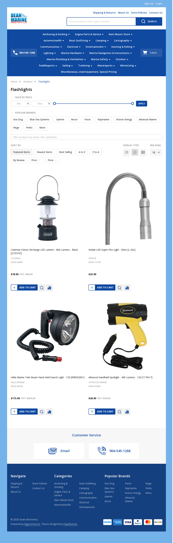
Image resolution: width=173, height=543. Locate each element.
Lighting (48, 53)
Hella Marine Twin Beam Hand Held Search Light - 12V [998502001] (47, 377)
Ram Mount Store (119, 34)
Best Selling (65, 152)
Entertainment (95, 46)
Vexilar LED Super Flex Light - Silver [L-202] (112, 249)
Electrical (72, 46)
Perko (29, 127)
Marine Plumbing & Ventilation (65, 59)
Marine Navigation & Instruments (109, 53)
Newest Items (44, 152)
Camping (101, 40)
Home (14, 81)
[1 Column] (126, 152)
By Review (18, 160)
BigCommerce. (32, 524)
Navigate (18, 476)
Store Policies (139, 12)
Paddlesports (47, 65)
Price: (37, 161)
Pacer (87, 119)
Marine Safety (99, 59)
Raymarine (103, 119)
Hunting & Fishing (121, 46)
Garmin (60, 119)
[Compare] (49, 287)
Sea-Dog (18, 119)
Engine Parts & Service (88, 34)
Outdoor (121, 59)
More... (149, 492)
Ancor (74, 119)
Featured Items (21, 152)
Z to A (95, 152)
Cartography (121, 40)
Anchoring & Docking (55, 34)
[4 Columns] (134, 152)
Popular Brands (25, 112)
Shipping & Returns (104, 12)
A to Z (82, 152)
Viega (16, 127)
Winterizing (127, 65)
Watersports (104, 65)
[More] (69, 34)
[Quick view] (41, 287)
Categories (63, 476)
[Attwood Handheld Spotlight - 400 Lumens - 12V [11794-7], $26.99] (125, 335)
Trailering (84, 65)
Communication (49, 46)
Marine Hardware (71, 53)
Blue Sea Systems (39, 119)
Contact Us (155, 12)
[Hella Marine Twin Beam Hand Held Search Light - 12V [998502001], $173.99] (47, 335)
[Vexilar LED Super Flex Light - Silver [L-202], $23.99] (125, 208)
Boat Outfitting (78, 40)
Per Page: (156, 145)
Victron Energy (124, 119)
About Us (123, 12)
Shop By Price (23, 97)
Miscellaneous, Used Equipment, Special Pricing (89, 71)
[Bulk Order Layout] (143, 152)
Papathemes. (70, 524)
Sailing (66, 65)
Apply (141, 103)
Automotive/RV (52, 40)
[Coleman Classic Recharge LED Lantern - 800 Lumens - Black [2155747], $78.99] (47, 208)
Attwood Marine (148, 119)
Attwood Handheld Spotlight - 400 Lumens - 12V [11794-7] (120, 377)
